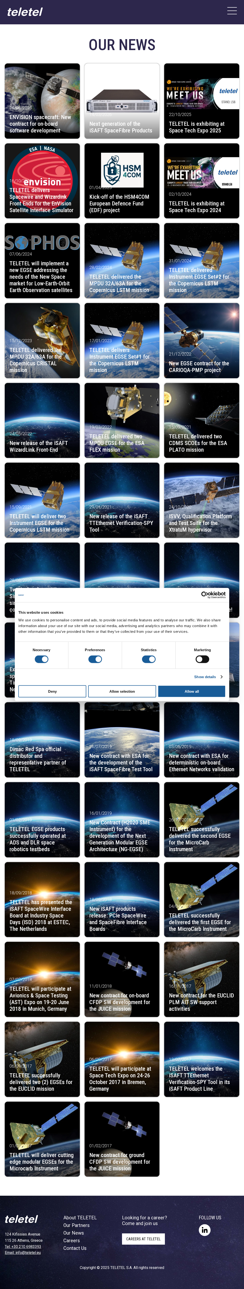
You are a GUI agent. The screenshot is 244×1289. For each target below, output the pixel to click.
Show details (205, 677)
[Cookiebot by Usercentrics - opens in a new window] (205, 595)
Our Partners (76, 1225)
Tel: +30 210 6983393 (23, 1246)
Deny (52, 691)
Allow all (192, 691)
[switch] (95, 659)
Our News (73, 1233)
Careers (71, 1240)
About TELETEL (80, 1218)
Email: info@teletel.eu (23, 1252)
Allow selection (122, 691)
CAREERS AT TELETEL (143, 1239)
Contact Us (74, 1248)
